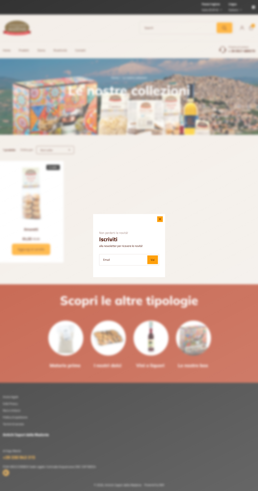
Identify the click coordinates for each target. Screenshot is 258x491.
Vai (152, 259)
